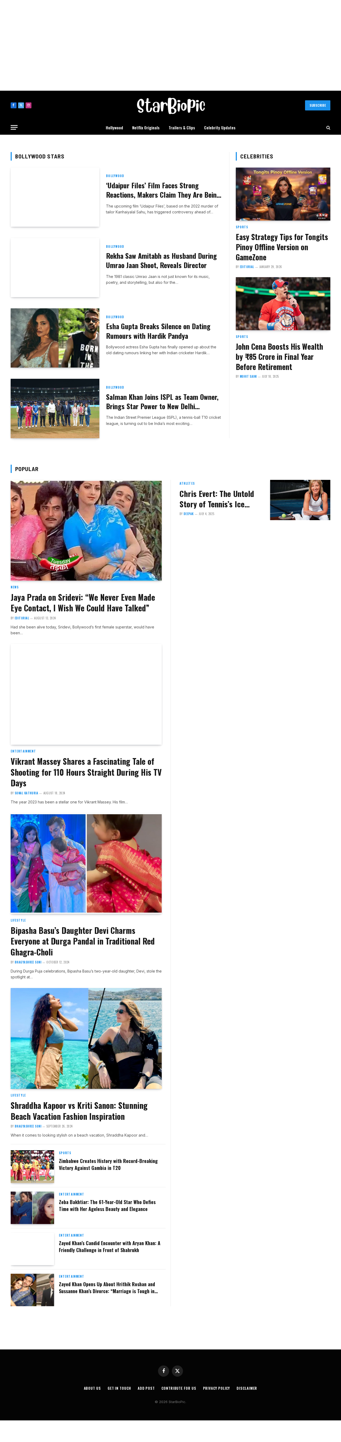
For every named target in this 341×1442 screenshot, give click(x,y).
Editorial (247, 267)
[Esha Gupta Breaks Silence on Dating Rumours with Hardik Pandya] (55, 338)
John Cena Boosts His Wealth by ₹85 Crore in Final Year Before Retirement (279, 356)
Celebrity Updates (220, 127)
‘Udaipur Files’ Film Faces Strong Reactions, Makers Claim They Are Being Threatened (163, 190)
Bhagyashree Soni (28, 962)
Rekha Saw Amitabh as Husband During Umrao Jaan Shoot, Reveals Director (161, 260)
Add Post (146, 1388)
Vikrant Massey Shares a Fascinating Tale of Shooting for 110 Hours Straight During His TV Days (86, 772)
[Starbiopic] (170, 105)
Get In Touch (119, 1388)
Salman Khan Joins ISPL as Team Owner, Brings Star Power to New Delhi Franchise (162, 401)
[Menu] (14, 127)
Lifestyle (18, 920)
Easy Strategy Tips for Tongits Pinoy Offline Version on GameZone (282, 247)
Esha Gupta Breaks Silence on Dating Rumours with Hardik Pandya (158, 330)
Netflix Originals (146, 127)
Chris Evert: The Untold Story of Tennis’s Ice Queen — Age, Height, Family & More (217, 498)
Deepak (189, 514)
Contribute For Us (178, 1388)
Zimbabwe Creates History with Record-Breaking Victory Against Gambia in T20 (108, 1164)
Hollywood (114, 127)
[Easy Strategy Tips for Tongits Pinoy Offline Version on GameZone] (283, 194)
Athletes (187, 483)
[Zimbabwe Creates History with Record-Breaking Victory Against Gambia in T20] (32, 1166)
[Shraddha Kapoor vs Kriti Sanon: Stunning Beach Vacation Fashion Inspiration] (86, 1038)
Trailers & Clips (182, 127)
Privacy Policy (216, 1388)
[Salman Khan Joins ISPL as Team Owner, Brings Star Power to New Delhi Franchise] (55, 408)
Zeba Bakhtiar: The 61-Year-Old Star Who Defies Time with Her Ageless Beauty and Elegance (107, 1205)
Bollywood (115, 176)
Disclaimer (247, 1388)
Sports (242, 227)
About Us (92, 1388)
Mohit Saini (248, 376)
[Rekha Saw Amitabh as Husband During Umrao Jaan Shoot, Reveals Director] (55, 267)
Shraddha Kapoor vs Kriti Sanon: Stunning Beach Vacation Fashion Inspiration (79, 1111)
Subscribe (318, 105)
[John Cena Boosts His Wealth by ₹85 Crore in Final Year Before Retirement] (283, 303)
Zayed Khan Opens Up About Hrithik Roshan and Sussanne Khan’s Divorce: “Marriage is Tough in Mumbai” (107, 1287)
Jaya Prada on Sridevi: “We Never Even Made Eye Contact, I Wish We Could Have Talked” (83, 603)
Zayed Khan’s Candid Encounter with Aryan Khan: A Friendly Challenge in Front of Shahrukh (109, 1246)
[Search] (327, 127)
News (15, 587)
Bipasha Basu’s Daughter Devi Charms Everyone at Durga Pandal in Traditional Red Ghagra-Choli (83, 941)
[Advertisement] (170, 45)
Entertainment (23, 751)
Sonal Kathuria (26, 793)
